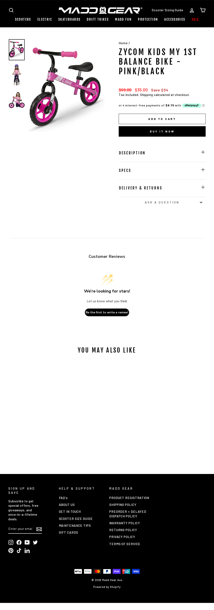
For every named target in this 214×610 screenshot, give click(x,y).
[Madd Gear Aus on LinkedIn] (27, 550)
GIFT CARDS (68, 532)
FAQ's (63, 498)
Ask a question (162, 202)
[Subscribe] (39, 529)
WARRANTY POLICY (124, 523)
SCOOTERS (23, 19)
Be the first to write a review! (107, 312)
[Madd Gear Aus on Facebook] (19, 542)
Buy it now (162, 131)
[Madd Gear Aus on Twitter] (35, 542)
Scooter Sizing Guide (167, 10)
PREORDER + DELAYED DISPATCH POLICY (127, 514)
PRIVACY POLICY (122, 537)
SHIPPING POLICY (122, 505)
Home (123, 43)
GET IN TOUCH (70, 511)
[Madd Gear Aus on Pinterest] (10, 550)
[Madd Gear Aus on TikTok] (19, 550)
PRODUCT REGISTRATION (129, 498)
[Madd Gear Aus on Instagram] (10, 542)
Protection (148, 19)
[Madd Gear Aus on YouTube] (27, 542)
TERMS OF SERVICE (124, 544)
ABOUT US (67, 505)
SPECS (125, 170)
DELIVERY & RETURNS (140, 188)
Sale (195, 19)
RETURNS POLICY (123, 530)
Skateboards (69, 19)
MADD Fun (123, 19)
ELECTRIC (44, 19)
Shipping (146, 95)
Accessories (174, 19)
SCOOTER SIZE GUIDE (76, 519)
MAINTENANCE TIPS (75, 525)
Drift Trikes (98, 19)
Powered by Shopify (106, 587)
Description (132, 153)
